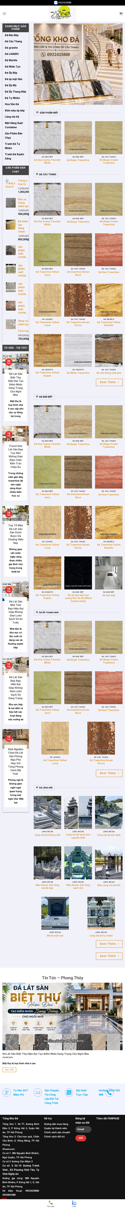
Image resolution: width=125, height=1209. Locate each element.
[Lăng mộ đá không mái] (47, 812)
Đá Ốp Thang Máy (15, 91)
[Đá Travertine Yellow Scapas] (47, 350)
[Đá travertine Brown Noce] (78, 249)
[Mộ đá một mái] (55, 913)
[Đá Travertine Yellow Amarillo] (109, 300)
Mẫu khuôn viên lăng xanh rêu (78, 887)
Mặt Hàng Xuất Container (14, 125)
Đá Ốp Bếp (11, 72)
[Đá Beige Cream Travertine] (109, 137)
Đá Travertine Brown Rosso (78, 324)
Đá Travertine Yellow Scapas (47, 374)
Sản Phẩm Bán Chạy (13, 135)
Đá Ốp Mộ (10, 85)
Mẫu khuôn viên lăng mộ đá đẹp (47, 887)
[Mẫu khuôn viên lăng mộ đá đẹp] (47, 862)
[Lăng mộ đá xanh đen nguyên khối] (78, 812)
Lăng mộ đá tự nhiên (101, 935)
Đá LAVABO (12, 53)
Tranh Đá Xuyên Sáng (14, 156)
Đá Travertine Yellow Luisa (47, 324)
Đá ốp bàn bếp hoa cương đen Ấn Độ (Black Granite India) (78, 598)
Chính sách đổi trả (54, 1136)
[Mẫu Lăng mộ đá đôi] (109, 862)
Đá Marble (11, 60)
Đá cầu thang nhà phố (109, 373)
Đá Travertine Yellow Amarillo (108, 324)
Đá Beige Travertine (78, 160)
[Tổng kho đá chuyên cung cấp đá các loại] (62, 14)
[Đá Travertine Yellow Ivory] (47, 249)
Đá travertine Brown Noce (78, 273)
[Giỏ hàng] (121, 13)
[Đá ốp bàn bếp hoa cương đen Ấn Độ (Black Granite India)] (78, 572)
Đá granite (11, 47)
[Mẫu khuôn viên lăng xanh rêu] (78, 862)
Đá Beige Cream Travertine (109, 161)
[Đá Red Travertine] (109, 249)
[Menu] (4, 14)
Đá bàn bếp (109, 595)
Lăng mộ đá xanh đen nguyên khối (78, 836)
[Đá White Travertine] (78, 350)
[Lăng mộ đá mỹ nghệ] (109, 812)
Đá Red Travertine (108, 272)
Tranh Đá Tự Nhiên (12, 146)
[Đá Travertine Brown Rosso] (78, 300)
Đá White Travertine (78, 373)
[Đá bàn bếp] (109, 572)
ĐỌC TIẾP (9, 1070)
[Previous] (39, 64)
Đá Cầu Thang (13, 41)
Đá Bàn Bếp (12, 35)
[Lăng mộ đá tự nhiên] (101, 913)
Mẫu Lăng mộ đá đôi (108, 885)
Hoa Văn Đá (12, 104)
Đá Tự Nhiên (12, 98)
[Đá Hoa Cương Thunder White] (47, 137)
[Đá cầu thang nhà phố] (109, 350)
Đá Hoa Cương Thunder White (47, 161)
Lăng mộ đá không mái (47, 835)
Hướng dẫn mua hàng (56, 1124)
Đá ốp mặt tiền (13, 79)
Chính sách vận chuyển (57, 1132)
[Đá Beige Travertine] (78, 137)
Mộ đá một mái (55, 935)
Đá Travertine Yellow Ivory (47, 273)
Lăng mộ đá (12, 116)
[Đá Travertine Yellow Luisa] (47, 300)
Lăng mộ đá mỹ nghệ (108, 835)
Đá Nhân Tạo (13, 66)
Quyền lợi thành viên (55, 1128)
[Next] (117, 64)
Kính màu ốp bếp (15, 110)
